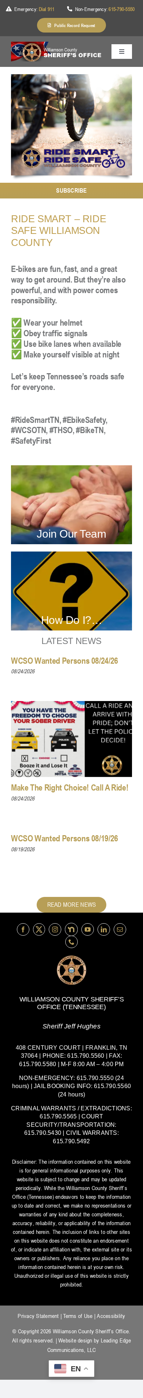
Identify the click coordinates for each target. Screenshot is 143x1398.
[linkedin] (104, 929)
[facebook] (23, 929)
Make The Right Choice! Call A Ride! (69, 787)
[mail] (120, 929)
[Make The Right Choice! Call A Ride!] (71, 739)
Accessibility (111, 1315)
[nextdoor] (71, 929)
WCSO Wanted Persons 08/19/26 (64, 838)
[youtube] (87, 929)
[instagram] (55, 929)
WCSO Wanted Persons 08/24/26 (64, 660)
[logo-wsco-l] (71, 958)
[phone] (71, 942)
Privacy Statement (38, 1315)
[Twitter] (39, 929)
